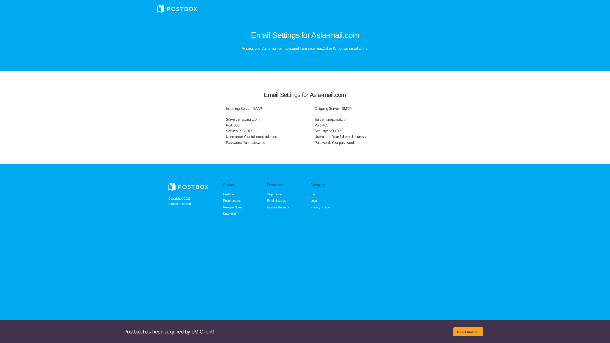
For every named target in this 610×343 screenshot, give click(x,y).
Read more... (468, 332)
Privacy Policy (320, 207)
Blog (313, 194)
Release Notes (233, 207)
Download (229, 214)
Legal (314, 200)
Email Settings (276, 200)
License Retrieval (278, 207)
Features (229, 194)
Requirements (232, 200)
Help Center (274, 194)
